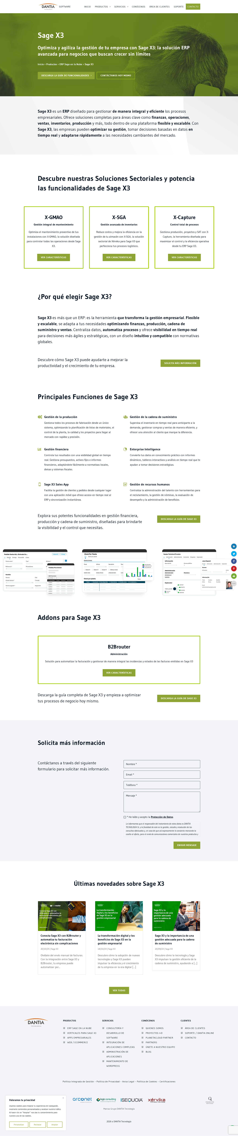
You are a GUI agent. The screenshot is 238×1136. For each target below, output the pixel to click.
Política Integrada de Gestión (78, 1081)
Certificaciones (167, 1081)
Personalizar (19, 1124)
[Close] (63, 1098)
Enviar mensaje (187, 845)
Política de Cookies (147, 1081)
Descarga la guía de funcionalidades (65, 75)
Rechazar (37, 1124)
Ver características (53, 257)
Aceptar (55, 1124)
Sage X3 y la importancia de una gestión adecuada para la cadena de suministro (174, 939)
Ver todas (119, 990)
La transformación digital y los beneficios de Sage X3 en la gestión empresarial (116, 939)
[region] (36, 1113)
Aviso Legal (128, 1081)
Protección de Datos (162, 817)
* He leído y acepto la (150, 817)
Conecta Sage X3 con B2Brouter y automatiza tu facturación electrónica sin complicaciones (61, 939)
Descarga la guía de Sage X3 (179, 519)
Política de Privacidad (108, 1081)
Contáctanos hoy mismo (116, 75)
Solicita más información (180, 363)
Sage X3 (54, 949)
